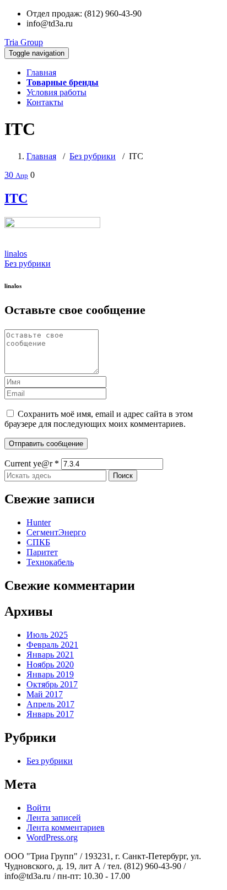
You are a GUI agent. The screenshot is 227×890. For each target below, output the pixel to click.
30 (16, 175)
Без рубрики (92, 156)
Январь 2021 (50, 654)
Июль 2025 (47, 634)
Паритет (42, 552)
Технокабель (50, 562)
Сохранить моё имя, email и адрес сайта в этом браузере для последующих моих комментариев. (98, 418)
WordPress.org (52, 837)
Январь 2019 (50, 674)
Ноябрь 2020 (50, 664)
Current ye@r (31, 463)
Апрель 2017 (50, 704)
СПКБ (38, 542)
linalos (15, 253)
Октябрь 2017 (52, 684)
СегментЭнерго (56, 532)
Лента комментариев (65, 827)
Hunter (38, 522)
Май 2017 (44, 694)
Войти (38, 807)
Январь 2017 (50, 714)
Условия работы (56, 92)
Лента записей (53, 817)
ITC (16, 198)
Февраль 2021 (52, 644)
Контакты (44, 102)
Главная (41, 72)
